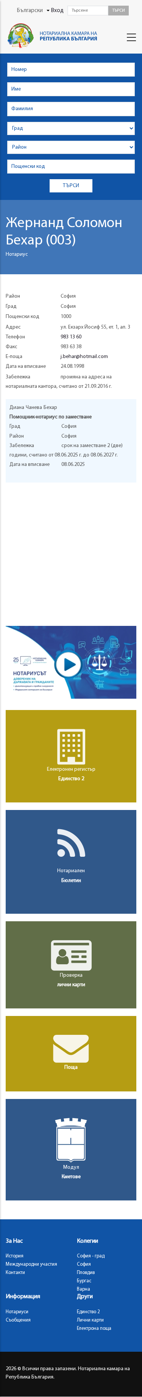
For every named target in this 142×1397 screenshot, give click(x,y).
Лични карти (90, 1320)
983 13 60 (71, 337)
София (84, 1264)
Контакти (15, 1272)
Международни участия (31, 1264)
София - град (91, 1256)
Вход (57, 11)
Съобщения (18, 1320)
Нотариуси (17, 1311)
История (14, 1256)
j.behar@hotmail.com (84, 357)
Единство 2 (88, 1311)
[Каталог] (54, 36)
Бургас (84, 1281)
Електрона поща (94, 1328)
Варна (83, 1289)
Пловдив (86, 1272)
